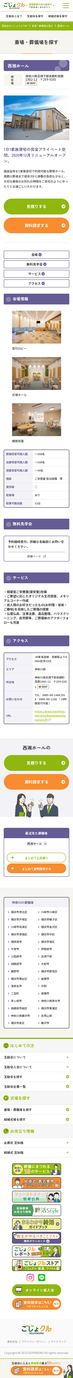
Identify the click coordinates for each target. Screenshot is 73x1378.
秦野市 (15, 971)
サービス (34, 274)
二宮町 (15, 993)
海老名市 (16, 986)
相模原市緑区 (19, 1008)
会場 (34, 254)
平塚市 (15, 949)
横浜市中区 (48, 934)
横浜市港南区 (19, 934)
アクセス (34, 283)
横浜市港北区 (19, 912)
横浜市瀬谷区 (19, 979)
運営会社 (12, 1341)
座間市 (45, 979)
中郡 (44, 986)
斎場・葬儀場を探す (42, 25)
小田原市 (16, 956)
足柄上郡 (46, 1016)
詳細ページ (34, 556)
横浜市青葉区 (49, 1008)
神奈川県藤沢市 (20, 1016)
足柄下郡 (46, 956)
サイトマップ (58, 1341)
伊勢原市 (46, 949)
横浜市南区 (48, 942)
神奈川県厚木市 (50, 1001)
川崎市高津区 (19, 927)
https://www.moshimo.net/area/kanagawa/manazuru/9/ (50, 715)
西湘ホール (34, 843)
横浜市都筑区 (49, 971)
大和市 (45, 964)
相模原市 (16, 964)
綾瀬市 (45, 993)
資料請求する (37, 225)
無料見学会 (34, 264)
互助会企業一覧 (15, 1086)
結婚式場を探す (15, 1119)
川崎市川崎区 (49, 912)
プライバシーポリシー (34, 1341)
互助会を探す (13, 1076)
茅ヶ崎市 (16, 1001)
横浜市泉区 (18, 1023)
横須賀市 (16, 942)
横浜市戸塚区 (19, 919)
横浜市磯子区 (49, 919)
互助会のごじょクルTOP (14, 25)
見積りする (36, 206)
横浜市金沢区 (49, 927)
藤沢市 (45, 1023)
